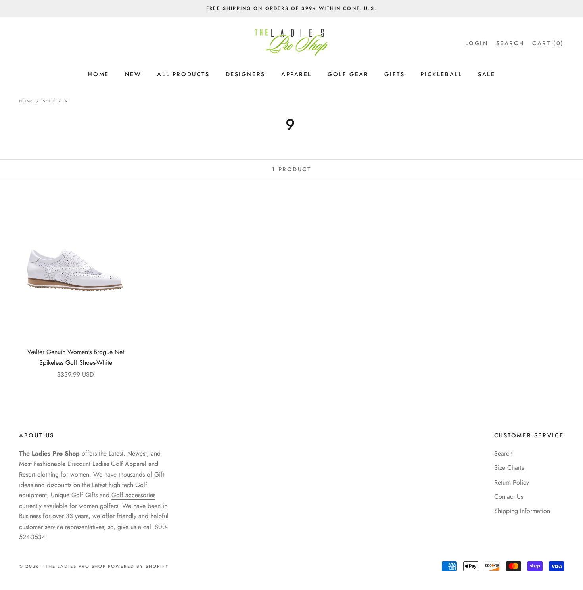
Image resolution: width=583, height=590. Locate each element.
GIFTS (394, 74)
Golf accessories (133, 495)
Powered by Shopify (138, 566)
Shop (49, 101)
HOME (98, 74)
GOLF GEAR (348, 74)
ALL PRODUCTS (183, 74)
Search (503, 453)
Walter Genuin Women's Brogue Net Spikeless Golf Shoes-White (75, 357)
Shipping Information (522, 510)
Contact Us (508, 496)
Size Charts (509, 467)
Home (26, 101)
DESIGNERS (245, 74)
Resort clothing (39, 474)
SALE (486, 74)
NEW (133, 74)
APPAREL (296, 74)
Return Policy (511, 482)
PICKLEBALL (441, 74)
